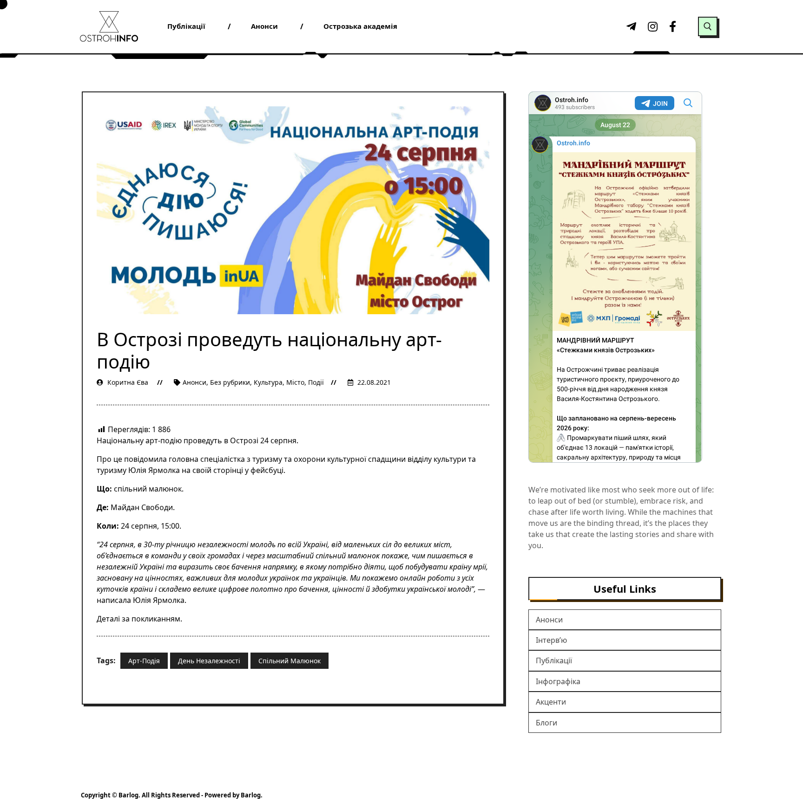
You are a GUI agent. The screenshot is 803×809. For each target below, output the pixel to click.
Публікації (554, 660)
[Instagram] (651, 26)
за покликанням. (152, 619)
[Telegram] (630, 26)
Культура (268, 382)
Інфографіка (558, 681)
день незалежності (209, 660)
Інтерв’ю (551, 640)
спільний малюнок (289, 660)
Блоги (546, 723)
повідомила (145, 459)
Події (316, 382)
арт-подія (144, 660)
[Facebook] (673, 26)
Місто (295, 382)
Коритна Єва (127, 382)
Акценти (551, 702)
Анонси (194, 382)
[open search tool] (707, 26)
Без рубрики (230, 382)
